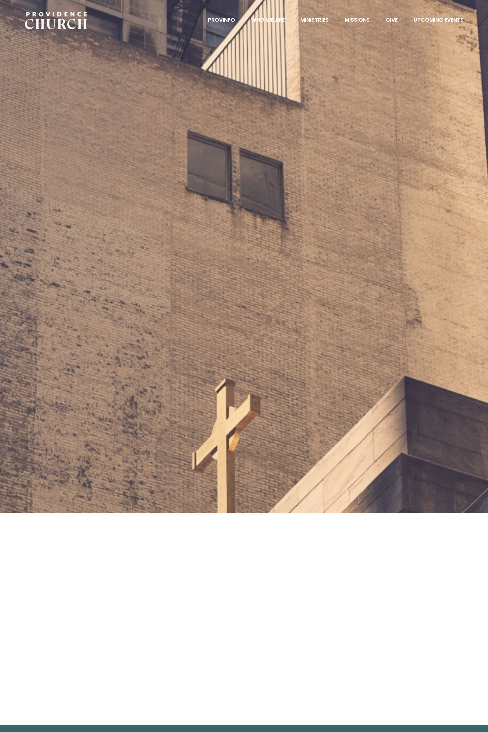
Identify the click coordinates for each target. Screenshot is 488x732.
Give (392, 20)
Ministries (314, 20)
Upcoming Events (439, 20)
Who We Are (268, 20)
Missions (357, 20)
